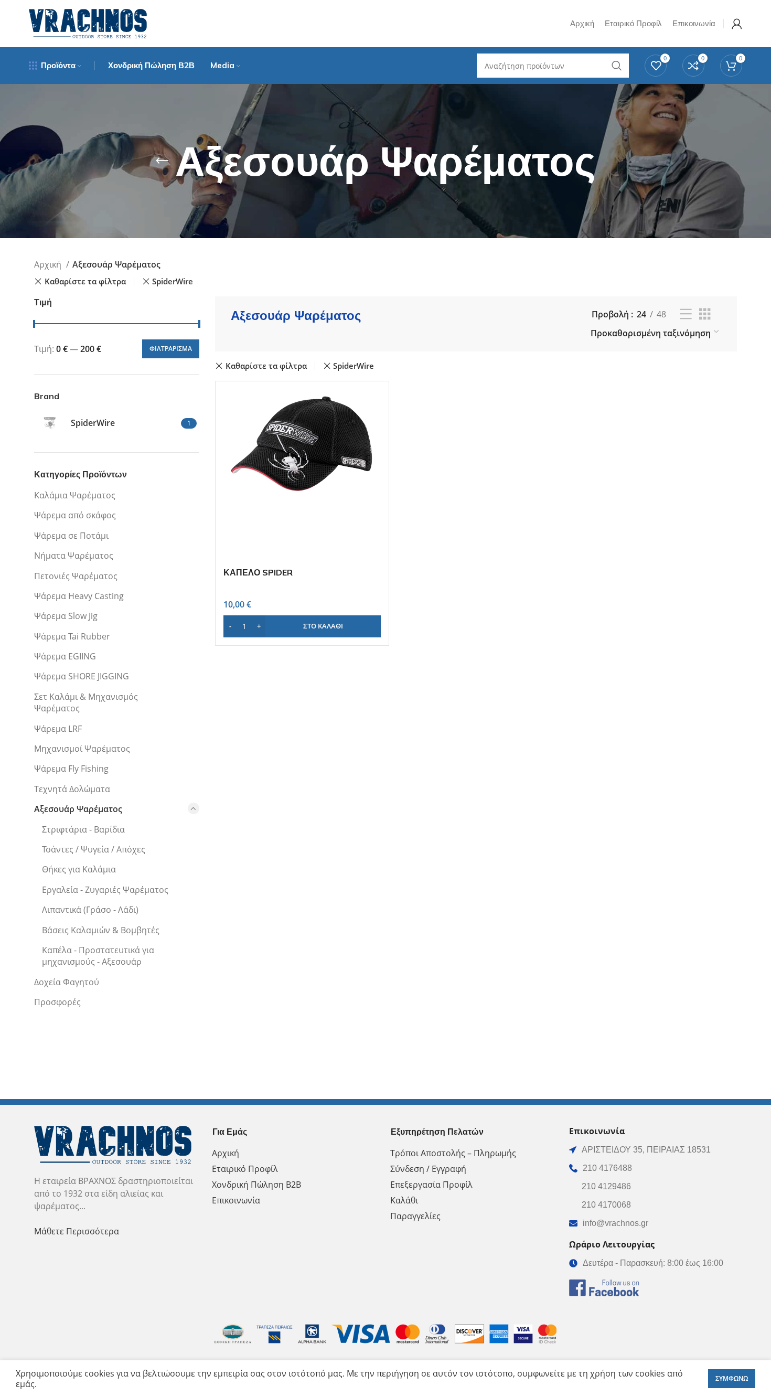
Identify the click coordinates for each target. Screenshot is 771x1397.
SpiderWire (172, 281)
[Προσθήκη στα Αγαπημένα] (373, 453)
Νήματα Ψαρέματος (73, 555)
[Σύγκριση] (373, 406)
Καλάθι (404, 1200)
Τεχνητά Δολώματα (72, 789)
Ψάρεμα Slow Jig (66, 616)
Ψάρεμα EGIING (65, 656)
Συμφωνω (731, 1378)
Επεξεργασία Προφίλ (431, 1184)
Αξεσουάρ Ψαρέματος (78, 809)
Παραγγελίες (415, 1216)
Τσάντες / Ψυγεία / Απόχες (93, 849)
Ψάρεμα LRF (58, 728)
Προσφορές (57, 1002)
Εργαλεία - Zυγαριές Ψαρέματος (105, 889)
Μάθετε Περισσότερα (76, 1231)
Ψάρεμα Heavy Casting (79, 596)
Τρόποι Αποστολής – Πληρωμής (453, 1153)
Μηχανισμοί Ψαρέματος (82, 748)
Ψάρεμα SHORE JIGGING (81, 676)
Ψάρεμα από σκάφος (75, 515)
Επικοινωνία (236, 1200)
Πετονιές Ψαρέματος (75, 576)
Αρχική (48, 264)
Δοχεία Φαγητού (66, 982)
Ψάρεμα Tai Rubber (72, 636)
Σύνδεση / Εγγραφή (428, 1169)
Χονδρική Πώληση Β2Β (256, 1184)
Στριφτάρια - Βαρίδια (83, 829)
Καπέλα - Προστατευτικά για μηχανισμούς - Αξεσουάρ (98, 955)
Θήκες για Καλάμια (79, 869)
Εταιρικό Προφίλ (245, 1169)
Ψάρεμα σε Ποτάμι (71, 535)
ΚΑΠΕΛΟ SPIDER (258, 572)
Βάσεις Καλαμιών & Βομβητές (100, 930)
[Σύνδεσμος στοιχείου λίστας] (653, 1168)
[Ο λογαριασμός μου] (736, 23)
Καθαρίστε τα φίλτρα (85, 281)
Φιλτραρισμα (170, 348)
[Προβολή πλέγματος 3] (705, 314)
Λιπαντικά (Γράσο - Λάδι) (90, 909)
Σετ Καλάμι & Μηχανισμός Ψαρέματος (86, 702)
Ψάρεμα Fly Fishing (71, 768)
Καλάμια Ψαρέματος (74, 495)
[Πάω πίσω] (162, 161)
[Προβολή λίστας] (686, 314)
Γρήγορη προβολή (373, 430)
